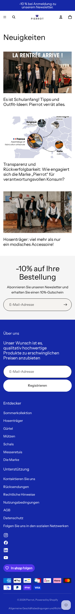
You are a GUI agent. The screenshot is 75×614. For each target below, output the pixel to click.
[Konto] (60, 17)
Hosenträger (13, 420)
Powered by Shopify (46, 599)
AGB (6, 510)
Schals (8, 444)
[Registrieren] (65, 304)
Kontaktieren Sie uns (19, 479)
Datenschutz (13, 518)
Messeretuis (12, 452)
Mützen (9, 436)
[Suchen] (13, 17)
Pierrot (30, 599)
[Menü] (5, 17)
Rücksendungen (16, 487)
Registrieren (37, 385)
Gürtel (8, 428)
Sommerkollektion (17, 413)
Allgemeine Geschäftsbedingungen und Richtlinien (38, 608)
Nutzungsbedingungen (21, 502)
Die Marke (11, 460)
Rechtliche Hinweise (19, 494)
